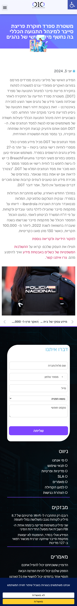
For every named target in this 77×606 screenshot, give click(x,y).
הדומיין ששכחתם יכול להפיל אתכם (44, 565)
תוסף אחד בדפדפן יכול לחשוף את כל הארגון (38, 576)
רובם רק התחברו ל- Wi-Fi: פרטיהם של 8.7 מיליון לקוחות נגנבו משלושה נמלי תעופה (40, 517)
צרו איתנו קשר (56, 257)
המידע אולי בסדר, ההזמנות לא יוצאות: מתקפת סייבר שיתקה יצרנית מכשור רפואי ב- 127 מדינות (40, 539)
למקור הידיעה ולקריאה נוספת (53, 239)
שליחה (38, 431)
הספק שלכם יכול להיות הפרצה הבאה (43, 571)
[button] (72, 4)
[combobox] (64, 377)
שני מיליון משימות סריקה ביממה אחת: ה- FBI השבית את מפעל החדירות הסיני (40, 527)
